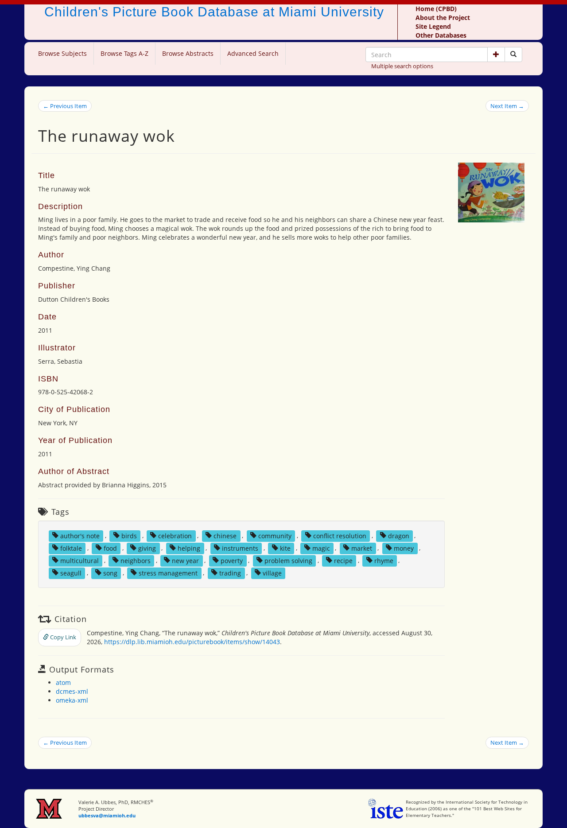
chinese (225, 535)
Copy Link (62, 637)
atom (63, 682)
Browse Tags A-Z (124, 53)
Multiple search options (402, 66)
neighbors (135, 560)
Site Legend (433, 26)
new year (185, 560)
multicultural (79, 560)
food (110, 548)
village (272, 572)
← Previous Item (65, 106)
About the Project (443, 17)
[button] (496, 54)
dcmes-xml (72, 691)
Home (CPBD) (436, 8)
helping (189, 548)
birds (129, 535)
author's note (80, 535)
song (110, 572)
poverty (232, 560)
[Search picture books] (513, 54)
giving (147, 548)
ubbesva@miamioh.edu (107, 815)
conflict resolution (339, 535)
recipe (343, 560)
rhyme (383, 560)
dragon (398, 535)
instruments (240, 548)
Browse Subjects (62, 53)
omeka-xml (72, 700)
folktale (71, 548)
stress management (168, 572)
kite (285, 548)
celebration (175, 535)
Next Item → (507, 106)
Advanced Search (253, 53)
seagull (71, 572)
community (274, 535)
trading (230, 572)
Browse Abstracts (188, 53)
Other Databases (441, 35)
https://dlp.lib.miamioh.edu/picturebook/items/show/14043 (192, 642)
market (361, 548)
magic (321, 548)
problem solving (288, 560)
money (404, 548)
